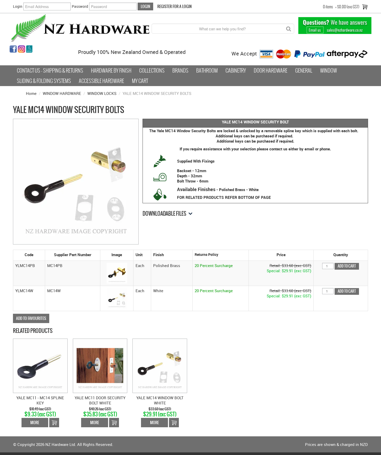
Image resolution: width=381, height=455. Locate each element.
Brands (180, 70)
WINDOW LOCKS (101, 93)
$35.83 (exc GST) (100, 414)
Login (17, 6)
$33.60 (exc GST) (160, 409)
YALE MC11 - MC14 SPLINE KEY (40, 400)
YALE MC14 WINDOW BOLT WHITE (160, 400)
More (34, 422)
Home (31, 93)
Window (328, 70)
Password (80, 6)
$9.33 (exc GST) (40, 414)
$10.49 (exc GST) (40, 409)
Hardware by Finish (111, 70)
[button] (117, 272)
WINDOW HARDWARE (62, 93)
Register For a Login (174, 6)
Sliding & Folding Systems (44, 81)
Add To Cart (54, 422)
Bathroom (207, 70)
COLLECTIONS (152, 70)
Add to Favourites (31, 318)
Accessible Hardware (101, 81)
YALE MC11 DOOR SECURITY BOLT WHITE (100, 400)
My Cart (140, 81)
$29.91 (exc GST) (160, 414)
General (303, 70)
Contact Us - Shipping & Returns (50, 70)
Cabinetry (235, 70)
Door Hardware (270, 70)
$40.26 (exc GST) (100, 409)
